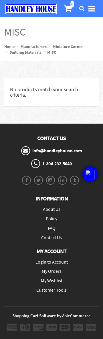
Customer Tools (51, 290)
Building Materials (25, 52)
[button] (90, 174)
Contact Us (51, 237)
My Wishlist (51, 280)
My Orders (52, 271)
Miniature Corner (68, 46)
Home (9, 46)
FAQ (52, 228)
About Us (51, 209)
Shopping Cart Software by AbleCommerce (51, 315)
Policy (51, 218)
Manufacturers (34, 46)
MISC (51, 52)
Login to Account (51, 262)
